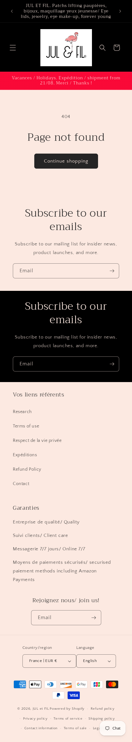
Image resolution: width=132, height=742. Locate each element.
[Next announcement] (120, 11)
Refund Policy (27, 469)
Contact (21, 483)
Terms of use (26, 426)
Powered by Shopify (67, 709)
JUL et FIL (41, 709)
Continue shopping (66, 161)
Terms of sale (75, 728)
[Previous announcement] (12, 11)
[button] (13, 48)
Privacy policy (35, 719)
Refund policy (103, 709)
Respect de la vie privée (37, 440)
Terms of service (68, 719)
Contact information (41, 728)
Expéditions (25, 455)
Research (22, 411)
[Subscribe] (112, 270)
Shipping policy (101, 719)
